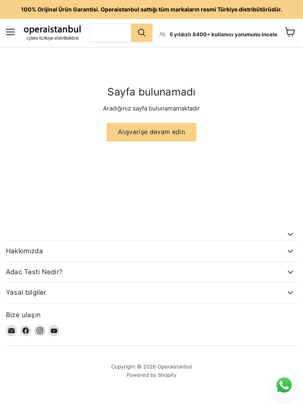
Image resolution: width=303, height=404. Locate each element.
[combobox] (110, 33)
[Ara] (141, 33)
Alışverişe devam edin (151, 132)
